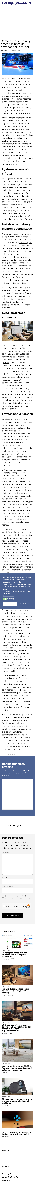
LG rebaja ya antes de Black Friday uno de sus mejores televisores (14, 955)
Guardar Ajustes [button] (25, 604)
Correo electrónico (8, 886)
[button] (5, 599)
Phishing (7, 362)
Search (31, 7)
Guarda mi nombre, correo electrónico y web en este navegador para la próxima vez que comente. (18, 898)
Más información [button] (8, 596)
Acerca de (6, 1151)
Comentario (6, 852)
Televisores (6, 950)
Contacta (5, 1166)
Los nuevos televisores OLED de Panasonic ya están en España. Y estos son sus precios (17, 1068)
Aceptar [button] (10, 604)
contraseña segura (10, 619)
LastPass (14, 698)
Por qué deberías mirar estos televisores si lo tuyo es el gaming (15, 991)
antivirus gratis (25, 242)
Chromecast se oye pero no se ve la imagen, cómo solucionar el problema (17, 1101)
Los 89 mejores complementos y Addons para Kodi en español (17, 1133)
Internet (11, 755)
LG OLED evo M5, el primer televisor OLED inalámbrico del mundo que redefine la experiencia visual (16, 1028)
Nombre (5, 877)
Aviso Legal (6, 1174)
